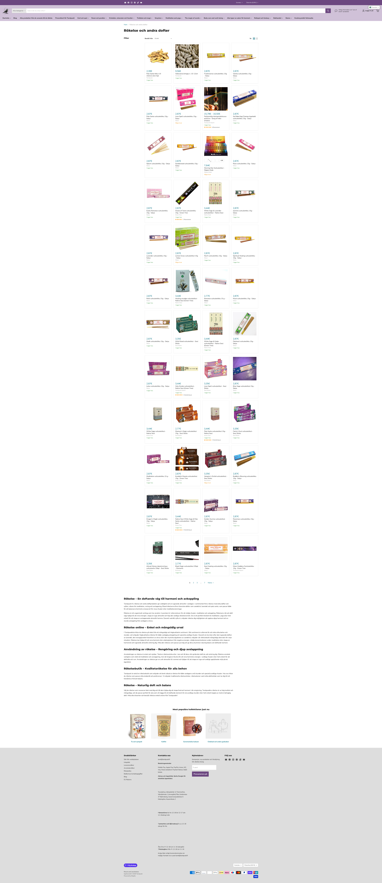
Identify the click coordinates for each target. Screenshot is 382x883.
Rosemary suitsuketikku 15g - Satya (244, 520)
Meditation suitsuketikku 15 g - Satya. (157, 477)
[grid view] (254, 38)
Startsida (6, 18)
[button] (374, 7)
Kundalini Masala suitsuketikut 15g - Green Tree (186, 477)
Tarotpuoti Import (209, 123)
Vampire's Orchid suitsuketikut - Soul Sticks (215, 477)
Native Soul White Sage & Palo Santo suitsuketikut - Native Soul (186, 521)
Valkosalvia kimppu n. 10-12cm (186, 74)
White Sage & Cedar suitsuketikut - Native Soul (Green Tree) (213, 343)
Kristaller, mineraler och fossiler (121, 18)
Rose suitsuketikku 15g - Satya (244, 164)
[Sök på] (328, 10)
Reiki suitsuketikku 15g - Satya (157, 298)
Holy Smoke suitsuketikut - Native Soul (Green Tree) (185, 387)
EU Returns (127, 780)
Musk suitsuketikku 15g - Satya (244, 298)
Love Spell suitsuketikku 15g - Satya (186, 117)
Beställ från (149, 38)
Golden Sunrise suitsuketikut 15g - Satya (214, 520)
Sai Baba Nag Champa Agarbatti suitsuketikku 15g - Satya (244, 117)
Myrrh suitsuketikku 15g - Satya (215, 256)
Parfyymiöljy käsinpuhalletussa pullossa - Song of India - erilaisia (215, 118)
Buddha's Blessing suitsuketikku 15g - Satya (244, 477)
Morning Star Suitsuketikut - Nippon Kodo (214, 169)
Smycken (158, 18)
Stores (288, 18)
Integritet (127, 762)
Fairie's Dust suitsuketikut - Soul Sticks (243, 432)
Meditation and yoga (173, 18)
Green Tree (178, 215)
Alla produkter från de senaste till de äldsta (36, 18)
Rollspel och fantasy (262, 18)
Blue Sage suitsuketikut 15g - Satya (243, 387)
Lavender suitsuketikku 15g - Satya (156, 257)
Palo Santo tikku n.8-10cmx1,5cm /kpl (153, 75)
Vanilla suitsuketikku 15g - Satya (242, 75)
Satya (206, 78)
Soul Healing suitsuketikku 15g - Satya (215, 567)
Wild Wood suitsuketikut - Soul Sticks (186, 342)
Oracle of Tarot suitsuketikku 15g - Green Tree (185, 212)
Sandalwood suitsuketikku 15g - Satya (186, 165)
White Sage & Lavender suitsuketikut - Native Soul (213, 212)
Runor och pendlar (98, 18)
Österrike (251, 2)
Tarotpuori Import (238, 570)
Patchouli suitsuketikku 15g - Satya (243, 342)
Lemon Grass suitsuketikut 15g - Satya (186, 257)
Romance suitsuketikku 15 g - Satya (215, 299)
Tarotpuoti (149, 78)
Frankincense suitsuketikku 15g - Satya (215, 75)
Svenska (238, 2)
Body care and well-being (213, 18)
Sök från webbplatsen (131, 759)
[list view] (256, 38)
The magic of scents (192, 18)
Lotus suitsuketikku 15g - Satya (157, 386)
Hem (125, 25)
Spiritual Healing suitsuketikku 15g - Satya (244, 257)
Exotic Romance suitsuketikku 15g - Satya (157, 212)
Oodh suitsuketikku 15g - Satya (157, 341)
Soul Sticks (178, 345)
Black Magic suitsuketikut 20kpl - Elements (186, 567)
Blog (15, 18)
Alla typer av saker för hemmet (238, 18)
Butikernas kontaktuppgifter (133, 774)
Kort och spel (82, 18)
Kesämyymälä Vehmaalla (303, 18)
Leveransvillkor (129, 765)
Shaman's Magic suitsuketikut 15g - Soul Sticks (186, 432)
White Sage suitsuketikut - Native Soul (156, 432)
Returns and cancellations (131, 872)
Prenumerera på (200, 774)
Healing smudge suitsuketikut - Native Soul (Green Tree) (186, 299)
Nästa (210, 583)
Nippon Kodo (208, 172)
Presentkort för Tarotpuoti (65, 18)
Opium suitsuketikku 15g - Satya (158, 164)
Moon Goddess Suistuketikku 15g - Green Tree (243, 567)
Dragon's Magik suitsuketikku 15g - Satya (157, 520)
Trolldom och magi (144, 18)
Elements (178, 570)
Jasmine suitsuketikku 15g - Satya (243, 212)
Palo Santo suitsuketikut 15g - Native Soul (215, 432)
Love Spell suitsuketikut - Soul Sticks (215, 387)
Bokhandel (277, 18)
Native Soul (207, 215)
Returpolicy (127, 771)
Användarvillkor (129, 768)
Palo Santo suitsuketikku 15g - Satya (157, 117)
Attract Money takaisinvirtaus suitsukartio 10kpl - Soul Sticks (157, 567)
